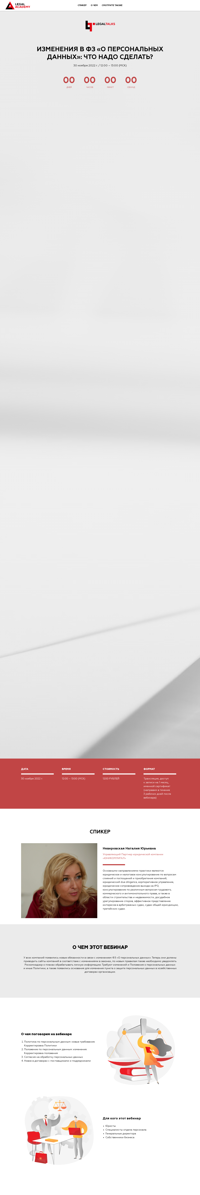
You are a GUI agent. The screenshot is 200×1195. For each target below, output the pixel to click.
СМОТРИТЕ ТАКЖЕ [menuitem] (112, 5)
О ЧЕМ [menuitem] (94, 5)
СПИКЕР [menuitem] (82, 5)
